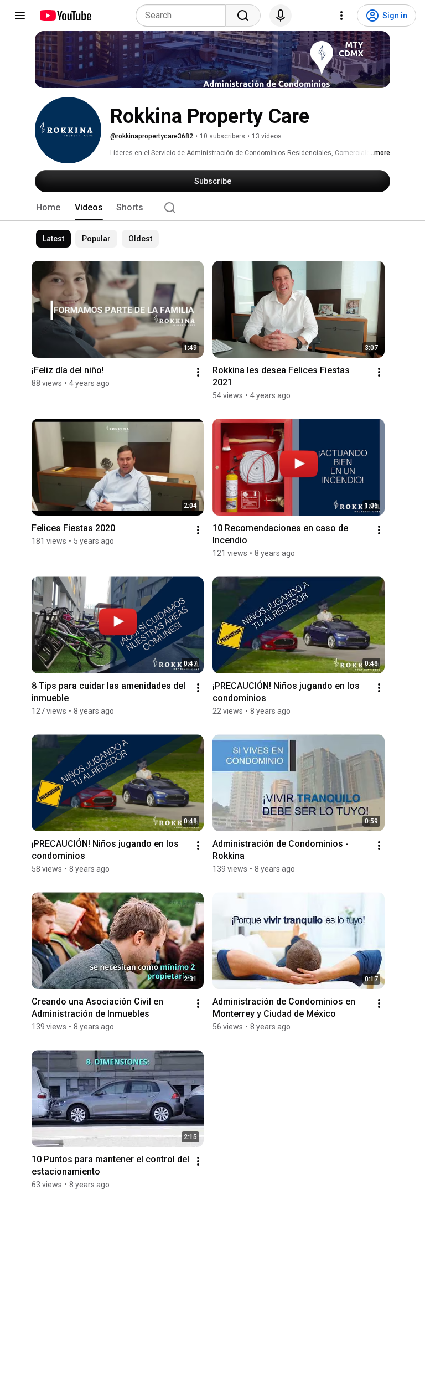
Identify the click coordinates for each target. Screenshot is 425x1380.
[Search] (243, 15)
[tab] (48, 207)
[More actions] (198, 372)
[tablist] (212, 207)
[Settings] (341, 15)
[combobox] (184, 15)
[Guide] (20, 15)
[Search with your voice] (280, 15)
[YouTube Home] (65, 15)
